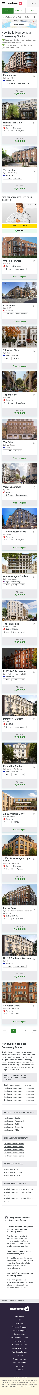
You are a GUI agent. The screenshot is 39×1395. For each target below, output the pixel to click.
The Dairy (8, 442)
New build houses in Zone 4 (14, 1153)
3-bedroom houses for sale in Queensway (19, 1094)
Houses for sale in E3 (11, 1170)
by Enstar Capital (9, 627)
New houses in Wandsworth (14, 1121)
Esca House (9, 305)
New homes (19, 1316)
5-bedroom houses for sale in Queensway (19, 1100)
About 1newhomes (19, 1363)
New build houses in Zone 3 (14, 1150)
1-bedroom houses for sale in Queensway (19, 1088)
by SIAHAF (7, 308)
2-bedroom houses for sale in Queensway (19, 1091)
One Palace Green (12, 261)
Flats (19, 1320)
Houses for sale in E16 (12, 1176)
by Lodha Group (9, 125)
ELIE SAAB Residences (14, 671)
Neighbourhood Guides (19, 1338)
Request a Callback (19, 225)
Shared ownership (19, 1359)
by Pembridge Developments (13, 769)
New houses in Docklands (13, 1127)
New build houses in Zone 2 (14, 1147)
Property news (19, 1334)
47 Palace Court (11, 1005)
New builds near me (19, 1345)
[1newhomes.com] (19, 1308)
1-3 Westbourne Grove (14, 531)
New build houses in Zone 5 (14, 1156)
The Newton (9, 170)
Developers (19, 1323)
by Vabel (6, 490)
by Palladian (7, 353)
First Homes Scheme (19, 1352)
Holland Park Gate (12, 122)
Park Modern (9, 75)
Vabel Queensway (12, 487)
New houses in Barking (12, 1124)
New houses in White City (13, 1130)
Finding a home (19, 1341)
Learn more (31, 1386)
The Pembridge (11, 624)
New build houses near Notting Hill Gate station (18, 1199)
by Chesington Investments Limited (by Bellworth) (17, 912)
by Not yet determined (11, 863)
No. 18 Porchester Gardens (17, 958)
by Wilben (6, 721)
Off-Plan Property (19, 1331)
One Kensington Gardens (15, 576)
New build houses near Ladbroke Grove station (18, 1193)
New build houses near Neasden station (18, 1189)
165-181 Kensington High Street (16, 859)
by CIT (5, 961)
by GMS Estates (9, 816)
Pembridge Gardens (13, 766)
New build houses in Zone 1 (14, 1144)
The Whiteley (10, 394)
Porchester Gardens (13, 718)
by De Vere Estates (10, 579)
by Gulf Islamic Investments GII (14, 674)
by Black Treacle (9, 445)
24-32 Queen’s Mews (14, 813)
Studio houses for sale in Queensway (17, 1085)
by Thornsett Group (10, 173)
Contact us (20, 1366)
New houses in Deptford (12, 1118)
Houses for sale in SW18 (13, 1172)
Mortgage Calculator (19, 1327)
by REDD (6, 264)
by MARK (6, 398)
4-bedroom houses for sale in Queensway (19, 1097)
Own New (19, 1356)
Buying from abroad (19, 1348)
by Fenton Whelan (9, 78)
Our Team (19, 1370)
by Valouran (7, 534)
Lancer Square (10, 908)
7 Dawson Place (11, 350)
